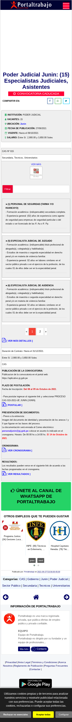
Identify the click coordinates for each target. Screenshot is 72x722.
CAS (22, 579)
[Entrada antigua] (66, 598)
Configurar (64, 714)
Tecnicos (44, 585)
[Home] (36, 598)
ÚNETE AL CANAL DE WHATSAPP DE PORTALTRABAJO (38, 496)
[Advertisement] (36, 41)
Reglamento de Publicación (28, 665)
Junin (23, 124)
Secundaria (30, 585)
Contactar (35, 669)
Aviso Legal (24, 662)
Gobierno (33, 579)
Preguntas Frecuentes (56, 665)
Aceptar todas (43, 714)
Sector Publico (11, 585)
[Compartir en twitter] (66, 101)
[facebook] (50, 101)
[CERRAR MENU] (66, 6)
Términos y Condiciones (44, 662)
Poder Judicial (59, 579)
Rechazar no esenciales (15, 714)
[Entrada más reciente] (5, 598)
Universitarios (61, 585)
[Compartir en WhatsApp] (58, 101)
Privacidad (11, 662)
